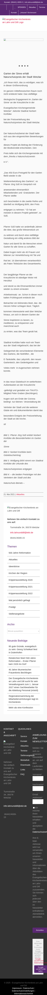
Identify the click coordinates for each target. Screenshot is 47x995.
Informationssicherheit (23, 994)
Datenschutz (28, 988)
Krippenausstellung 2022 (21, 593)
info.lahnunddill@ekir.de (34, 2)
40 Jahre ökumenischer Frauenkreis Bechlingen (20, 671)
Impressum (17, 988)
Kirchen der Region (18, 573)
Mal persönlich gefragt (19, 600)
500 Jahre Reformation (20, 553)
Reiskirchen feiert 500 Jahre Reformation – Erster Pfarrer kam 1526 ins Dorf (22, 661)
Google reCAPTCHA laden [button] (40, 969)
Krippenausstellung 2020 (21, 580)
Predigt (12, 607)
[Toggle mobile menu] (43, 23)
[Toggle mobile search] (38, 23)
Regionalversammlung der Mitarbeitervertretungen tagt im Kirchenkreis (23, 699)
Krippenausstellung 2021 (21, 586)
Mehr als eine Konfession (21, 707)
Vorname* (37, 774)
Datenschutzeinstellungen (23, 991)
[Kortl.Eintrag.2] (23, 53)
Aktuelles (20, 494)
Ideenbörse (14, 566)
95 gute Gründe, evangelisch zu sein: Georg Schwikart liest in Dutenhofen (23, 649)
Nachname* (38, 784)
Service (23, 736)
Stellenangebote (16, 614)
